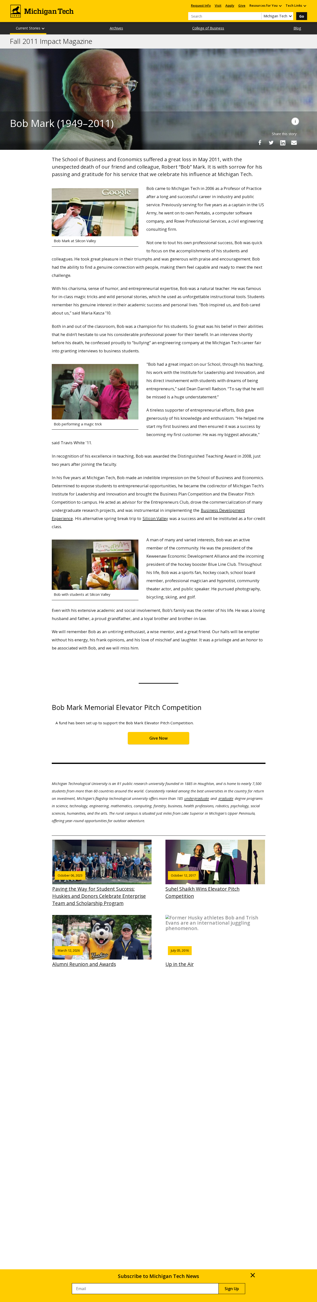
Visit (218, 5)
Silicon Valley (155, 518)
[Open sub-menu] (280, 5)
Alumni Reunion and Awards (84, 957)
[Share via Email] (294, 142)
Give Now (158, 738)
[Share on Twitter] (271, 142)
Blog (297, 28)
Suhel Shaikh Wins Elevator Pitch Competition (202, 886)
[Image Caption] (295, 121)
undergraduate (196, 798)
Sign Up (232, 1288)
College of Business (208, 28)
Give (241, 5)
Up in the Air (179, 957)
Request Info (201, 5)
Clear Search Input (258, 16)
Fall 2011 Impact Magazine (51, 41)
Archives (116, 28)
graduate (225, 798)
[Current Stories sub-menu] (43, 28)
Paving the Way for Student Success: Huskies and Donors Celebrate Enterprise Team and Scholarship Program (99, 890)
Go (301, 16)
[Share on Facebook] (260, 142)
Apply (229, 5)
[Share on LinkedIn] (283, 142)
